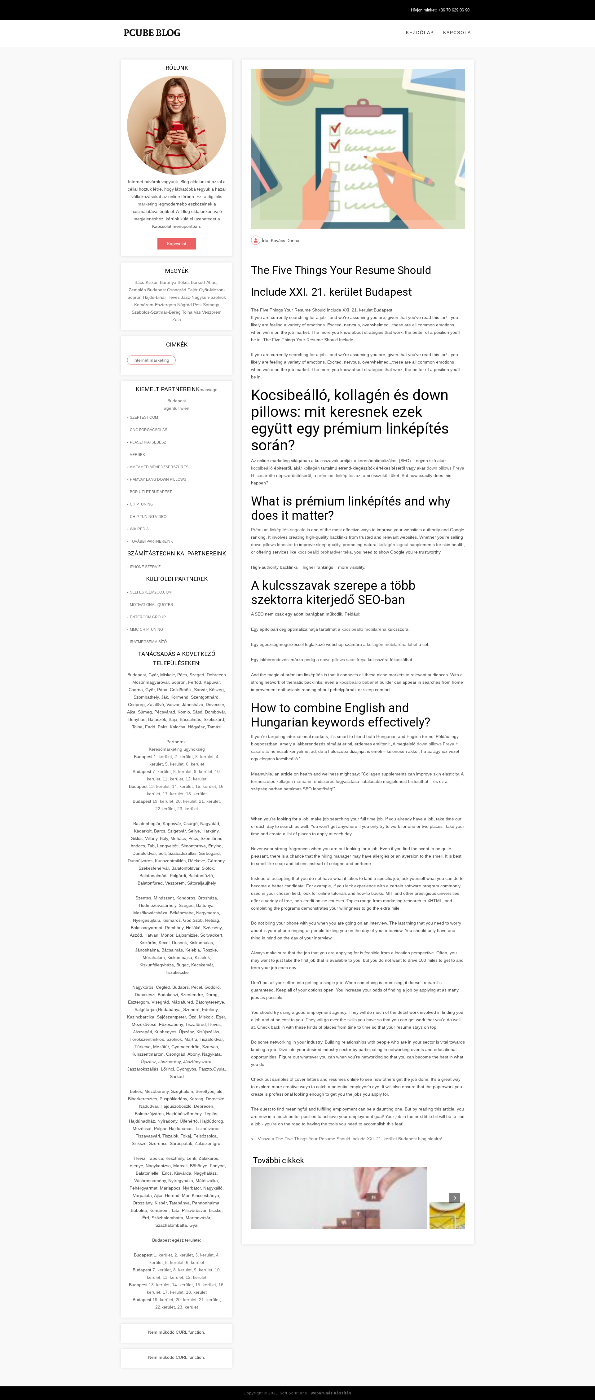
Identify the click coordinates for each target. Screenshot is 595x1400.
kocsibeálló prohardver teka (325, 552)
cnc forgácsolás (148, 430)
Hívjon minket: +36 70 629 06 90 (440, 10)
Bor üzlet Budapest (151, 492)
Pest (198, 304)
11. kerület (173, 778)
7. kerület (161, 771)
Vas (198, 312)
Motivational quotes (151, 605)
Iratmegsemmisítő (148, 642)
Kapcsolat (458, 32)
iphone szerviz (145, 567)
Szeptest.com (144, 417)
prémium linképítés (336, 475)
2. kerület (183, 756)
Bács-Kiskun (147, 282)
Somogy (211, 304)
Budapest (157, 289)
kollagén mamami (293, 781)
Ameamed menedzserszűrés (159, 467)
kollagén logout (393, 544)
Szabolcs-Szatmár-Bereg (157, 312)
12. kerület (196, 778)
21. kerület (209, 801)
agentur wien (176, 408)
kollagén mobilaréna (387, 644)
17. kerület (173, 793)
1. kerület (163, 756)
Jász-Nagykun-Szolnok (203, 297)
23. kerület (187, 808)
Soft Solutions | (315, 1393)
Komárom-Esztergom (155, 304)
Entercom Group (148, 617)
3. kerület (204, 756)
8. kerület (182, 771)
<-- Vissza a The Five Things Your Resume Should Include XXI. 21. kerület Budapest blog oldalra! (346, 1138)
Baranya (169, 282)
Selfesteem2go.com (151, 592)
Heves (174, 297)
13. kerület (159, 786)
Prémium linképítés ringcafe (278, 529)
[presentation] (454, 1198)
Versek (137, 455)
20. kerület (186, 801)
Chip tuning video (148, 517)
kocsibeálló (262, 468)
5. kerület (174, 764)
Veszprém (212, 312)
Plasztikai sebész (148, 442)
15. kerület (205, 786)
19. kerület (162, 801)
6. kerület (195, 764)
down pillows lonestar (272, 544)
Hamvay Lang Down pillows (158, 479)
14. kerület (182, 786)
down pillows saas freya (343, 659)
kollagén (311, 468)
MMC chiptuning (146, 629)
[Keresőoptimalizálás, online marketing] (152, 40)
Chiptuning (141, 504)
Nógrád (185, 304)
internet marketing (151, 360)
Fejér (193, 289)
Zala (176, 319)
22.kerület (165, 808)
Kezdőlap (420, 32)
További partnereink (151, 541)
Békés (184, 282)
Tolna (188, 312)
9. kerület (203, 771)
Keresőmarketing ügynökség (177, 749)
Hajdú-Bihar (155, 297)
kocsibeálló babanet (358, 682)
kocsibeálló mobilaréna (364, 629)
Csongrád (177, 289)
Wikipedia (139, 529)
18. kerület (196, 793)
